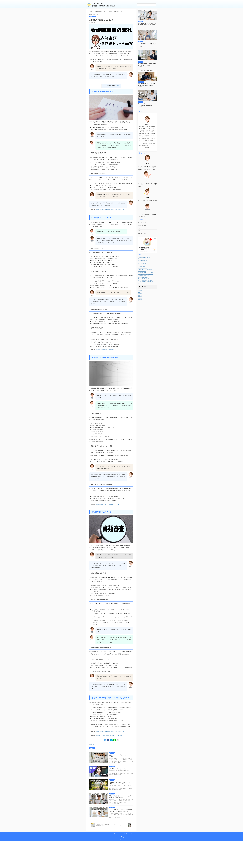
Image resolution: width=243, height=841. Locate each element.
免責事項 (126, 833)
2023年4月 (140, 299)
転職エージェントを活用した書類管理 (145, 274)
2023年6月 (140, 296)
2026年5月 (140, 292)
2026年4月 (140, 293)
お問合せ (131, 833)
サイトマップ (112, 833)
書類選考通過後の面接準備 (143, 277)
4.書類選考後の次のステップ (143, 275)
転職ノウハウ (92, 744)
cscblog (121, 837)
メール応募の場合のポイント (143, 266)
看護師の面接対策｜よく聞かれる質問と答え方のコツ (109, 735)
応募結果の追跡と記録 (142, 268)
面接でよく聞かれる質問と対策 (144, 278)
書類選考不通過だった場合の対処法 (145, 280)
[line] (114, 740)
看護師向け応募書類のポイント (144, 258)
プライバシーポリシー (120, 833)
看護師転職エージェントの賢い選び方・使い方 (107, 504)
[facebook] (108, 740)
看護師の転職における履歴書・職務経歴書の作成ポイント (110, 209)
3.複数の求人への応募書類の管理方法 (145, 269)
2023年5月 (140, 298)
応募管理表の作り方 (142, 271)
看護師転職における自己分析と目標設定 (106, 349)
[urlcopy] (117, 740)
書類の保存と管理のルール (143, 260)
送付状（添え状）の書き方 (143, 265)
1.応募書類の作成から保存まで (144, 257)
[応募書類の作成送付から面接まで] (111, 740)
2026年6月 (140, 290)
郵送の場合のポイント (142, 263)
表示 (118, 85)
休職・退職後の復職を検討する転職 (117, 768)
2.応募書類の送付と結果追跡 (143, 261)
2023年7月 (140, 295)
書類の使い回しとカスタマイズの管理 (145, 272)
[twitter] (105, 740)
